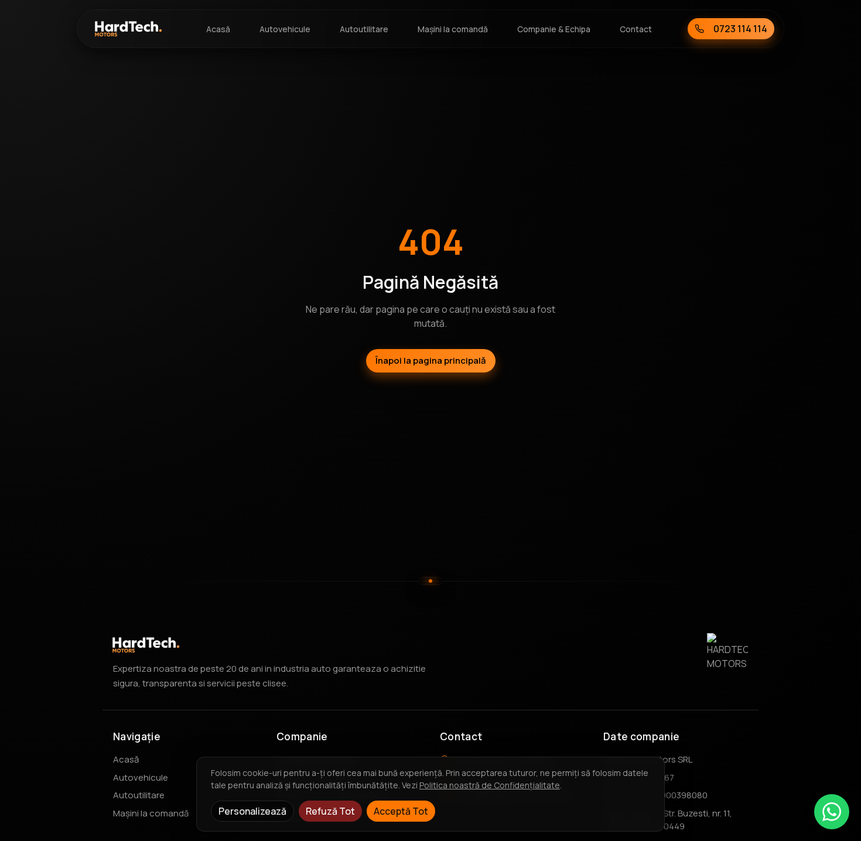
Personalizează (252, 811)
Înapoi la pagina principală (430, 360)
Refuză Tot (330, 811)
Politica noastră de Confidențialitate (489, 785)
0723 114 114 (740, 28)
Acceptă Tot (401, 811)
